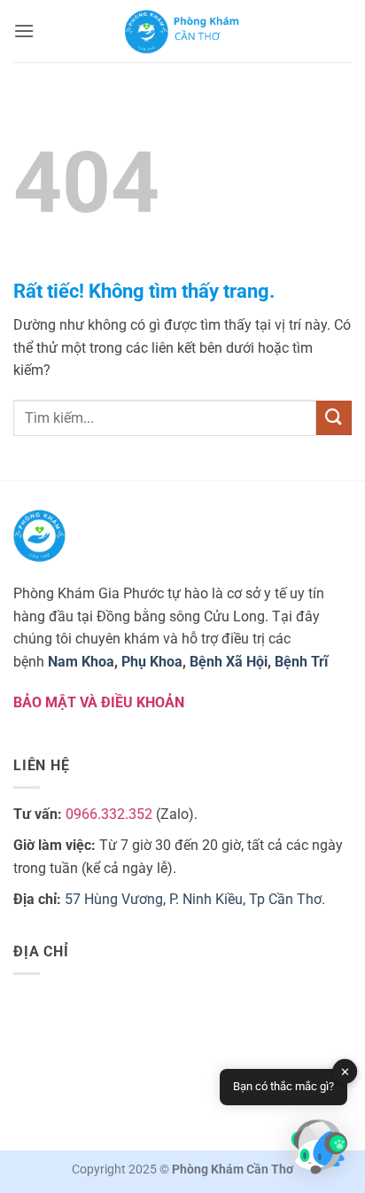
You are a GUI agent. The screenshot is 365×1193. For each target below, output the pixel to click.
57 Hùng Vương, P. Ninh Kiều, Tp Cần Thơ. (195, 899)
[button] (24, 30)
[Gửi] (334, 418)
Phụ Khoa (151, 661)
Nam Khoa (81, 661)
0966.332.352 (109, 814)
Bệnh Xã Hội (229, 661)
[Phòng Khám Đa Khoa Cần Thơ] (182, 31)
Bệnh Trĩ (301, 661)
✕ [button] (345, 1072)
